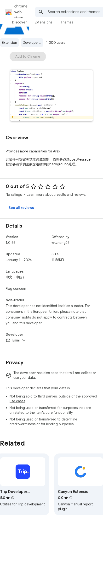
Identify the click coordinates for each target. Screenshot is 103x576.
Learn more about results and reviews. (56, 194)
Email (16, 340)
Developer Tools (33, 42)
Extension (9, 42)
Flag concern (16, 288)
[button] (51, 96)
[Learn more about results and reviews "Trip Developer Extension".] (12, 497)
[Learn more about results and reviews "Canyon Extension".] (71, 497)
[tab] (19, 22)
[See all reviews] (21, 207)
